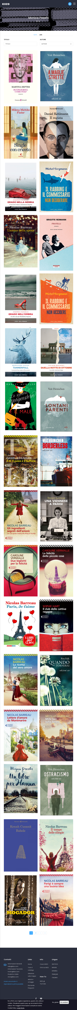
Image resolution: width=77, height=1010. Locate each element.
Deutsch (55, 964)
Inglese (54, 967)
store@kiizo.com (13, 977)
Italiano (55, 978)
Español (54, 971)
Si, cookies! (64, 1002)
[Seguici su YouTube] (41, 998)
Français (55, 974)
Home (38, 21)
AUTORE (43, 39)
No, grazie (55, 1002)
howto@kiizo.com (13, 972)
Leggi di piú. (21, 1008)
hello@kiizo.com (13, 966)
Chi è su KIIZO (44, 967)
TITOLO (6, 39)
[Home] (7, 3)
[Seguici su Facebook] (36, 998)
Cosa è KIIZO (44, 964)
